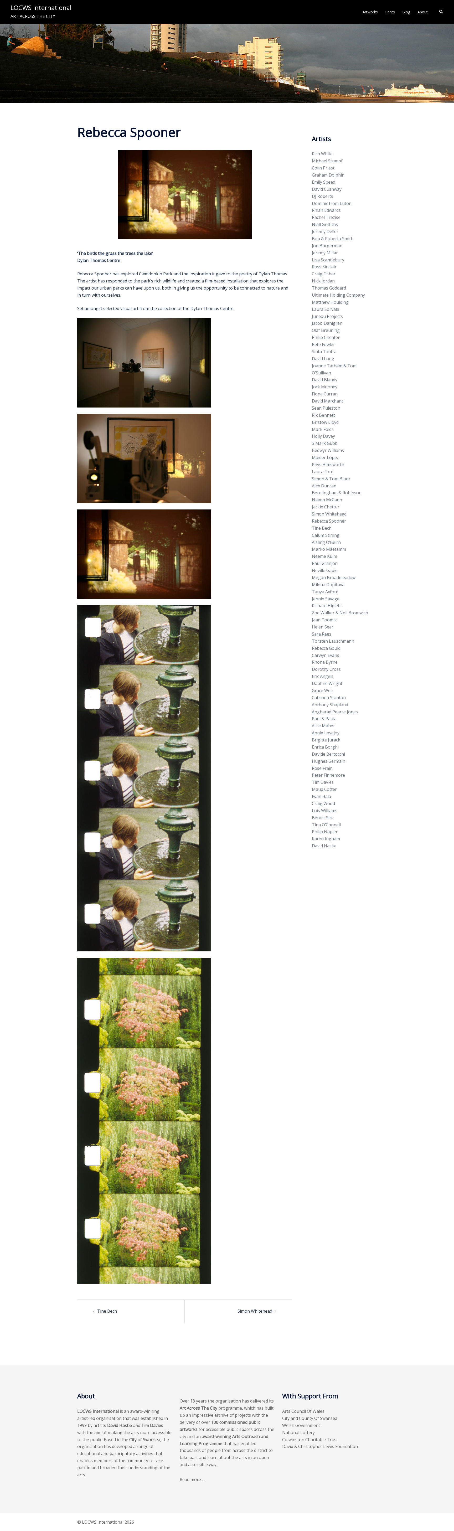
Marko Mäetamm (329, 549)
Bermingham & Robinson (337, 493)
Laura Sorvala (325, 309)
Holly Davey (323, 436)
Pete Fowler (323, 344)
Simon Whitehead (255, 1311)
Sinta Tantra (324, 351)
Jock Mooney (324, 387)
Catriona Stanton (329, 697)
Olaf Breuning (326, 330)
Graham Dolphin (328, 175)
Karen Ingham (326, 839)
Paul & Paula (324, 718)
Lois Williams (324, 810)
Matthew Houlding (330, 302)
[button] (441, 12)
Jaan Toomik (324, 620)
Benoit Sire (323, 818)
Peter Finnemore (328, 775)
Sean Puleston (326, 408)
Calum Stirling (325, 535)
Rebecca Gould (326, 648)
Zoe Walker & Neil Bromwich (340, 613)
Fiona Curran (325, 394)
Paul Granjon (325, 563)
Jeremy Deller (325, 231)
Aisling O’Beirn (326, 542)
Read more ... (192, 1479)
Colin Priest (323, 168)
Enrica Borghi (325, 747)
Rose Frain (322, 768)
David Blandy (324, 380)
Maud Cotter (324, 789)
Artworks (370, 11)
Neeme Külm (324, 556)
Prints (390, 11)
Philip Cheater (326, 337)
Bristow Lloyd (325, 422)
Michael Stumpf (327, 161)
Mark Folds (323, 429)
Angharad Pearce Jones (335, 712)
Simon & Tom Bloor (331, 479)
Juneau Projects (327, 316)
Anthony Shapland (330, 705)
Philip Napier (325, 831)
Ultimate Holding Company (338, 295)
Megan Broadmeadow (333, 577)
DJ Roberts (322, 196)
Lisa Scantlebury (328, 260)
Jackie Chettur (325, 507)
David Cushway (327, 189)
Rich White (322, 154)
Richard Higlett (326, 606)
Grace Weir (322, 690)
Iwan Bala (321, 796)
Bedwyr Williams (328, 450)
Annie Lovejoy (325, 733)
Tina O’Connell (326, 825)
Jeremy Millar (325, 253)
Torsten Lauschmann (333, 641)
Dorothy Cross (326, 669)
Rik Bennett (323, 415)
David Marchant (327, 401)
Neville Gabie (325, 570)
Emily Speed (323, 182)
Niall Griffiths (325, 224)
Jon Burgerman (327, 246)
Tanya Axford (325, 592)
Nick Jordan (323, 281)
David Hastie (324, 846)
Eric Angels (322, 676)
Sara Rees (321, 634)
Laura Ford (322, 472)
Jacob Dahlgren (327, 323)
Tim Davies (323, 782)
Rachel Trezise (326, 217)
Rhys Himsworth (328, 464)
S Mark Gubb (325, 443)
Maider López (325, 457)
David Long (323, 359)
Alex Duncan (324, 486)
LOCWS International (41, 7)
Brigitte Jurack (326, 740)
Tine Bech (107, 1311)
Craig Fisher (324, 274)
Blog (406, 11)
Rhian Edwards (326, 210)
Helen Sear (322, 627)
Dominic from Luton (332, 203)
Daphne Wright (327, 683)
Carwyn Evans (325, 655)
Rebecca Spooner (329, 521)
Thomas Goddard (329, 288)
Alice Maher (323, 726)
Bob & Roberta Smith (332, 238)
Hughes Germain (328, 761)
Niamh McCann (327, 500)
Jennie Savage (325, 599)
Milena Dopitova (328, 584)
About (422, 11)
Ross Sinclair (324, 267)
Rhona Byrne (325, 662)
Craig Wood (323, 803)
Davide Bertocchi (328, 754)
